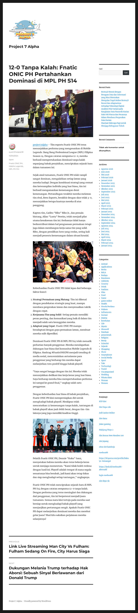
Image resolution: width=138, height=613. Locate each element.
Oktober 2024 (107, 220)
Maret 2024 (106, 240)
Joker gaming (105, 424)
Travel (104, 369)
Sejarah (104, 346)
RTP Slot (102, 401)
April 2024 (105, 237)
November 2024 (108, 217)
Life (102, 323)
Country (104, 284)
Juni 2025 (105, 197)
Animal (104, 264)
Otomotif (105, 329)
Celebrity (105, 281)
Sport (11, 159)
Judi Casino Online (107, 413)
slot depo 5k (104, 481)
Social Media (106, 358)
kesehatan (105, 321)
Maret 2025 (106, 206)
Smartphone (106, 355)
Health (104, 304)
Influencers (106, 312)
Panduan (105, 332)
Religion (104, 338)
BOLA (103, 272)
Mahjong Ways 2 (106, 430)
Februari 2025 (107, 209)
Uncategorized (107, 372)
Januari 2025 (106, 212)
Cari (100, 69)
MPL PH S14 (14, 169)
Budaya (104, 275)
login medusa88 (106, 475)
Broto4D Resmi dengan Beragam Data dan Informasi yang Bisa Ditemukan (113, 95)
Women (104, 383)
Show (103, 352)
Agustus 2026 (107, 169)
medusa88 (103, 452)
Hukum (104, 309)
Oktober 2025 (107, 189)
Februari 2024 (107, 243)
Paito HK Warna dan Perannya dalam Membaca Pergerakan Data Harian (114, 117)
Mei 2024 (105, 234)
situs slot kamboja (107, 447)
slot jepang (103, 441)
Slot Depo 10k (105, 407)
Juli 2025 (105, 194)
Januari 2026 (106, 180)
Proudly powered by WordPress (37, 601)
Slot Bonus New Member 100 (111, 435)
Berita (103, 270)
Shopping (105, 349)
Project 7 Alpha (24, 46)
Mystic (104, 326)
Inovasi (104, 315)
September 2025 (108, 192)
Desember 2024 (108, 214)
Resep (103, 340)
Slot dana (103, 418)
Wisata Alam (106, 377)
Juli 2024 (105, 229)
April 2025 (105, 203)
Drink (103, 287)
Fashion (104, 289)
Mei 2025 (105, 200)
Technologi (106, 366)
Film (103, 292)
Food (103, 295)
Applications (106, 267)
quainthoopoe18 (16, 152)
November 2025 (108, 186)
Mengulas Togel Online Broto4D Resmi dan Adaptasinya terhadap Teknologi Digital (115, 103)
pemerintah (106, 335)
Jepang (104, 318)
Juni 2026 (105, 172)
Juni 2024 (105, 231)
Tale (103, 363)
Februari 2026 (107, 177)
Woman (104, 380)
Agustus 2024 (107, 226)
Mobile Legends (16, 166)
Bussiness (105, 278)
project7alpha (40, 144)
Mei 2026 (105, 175)
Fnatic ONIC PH (16, 163)
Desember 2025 (108, 183)
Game (103, 298)
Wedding (105, 375)
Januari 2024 (106, 246)
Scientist (105, 343)
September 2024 (108, 223)
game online (106, 301)
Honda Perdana (107, 306)
